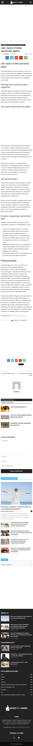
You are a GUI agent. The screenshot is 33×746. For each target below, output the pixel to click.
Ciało (2, 679)
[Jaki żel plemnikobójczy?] (5, 409)
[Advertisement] (16, 21)
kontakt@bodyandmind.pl (23, 727)
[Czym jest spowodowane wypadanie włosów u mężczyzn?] (5, 648)
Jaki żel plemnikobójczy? (18, 407)
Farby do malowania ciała (8, 687)
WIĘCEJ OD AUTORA (7, 402)
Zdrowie (3, 682)
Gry (2, 692)
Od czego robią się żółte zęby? (25, 374)
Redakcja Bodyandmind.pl (7, 511)
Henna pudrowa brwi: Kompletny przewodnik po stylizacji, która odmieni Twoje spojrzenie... (20, 524)
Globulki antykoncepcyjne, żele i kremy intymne (15, 45)
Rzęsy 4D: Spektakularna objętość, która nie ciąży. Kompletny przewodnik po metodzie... (21, 532)
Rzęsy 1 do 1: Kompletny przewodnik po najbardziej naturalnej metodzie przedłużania (21, 549)
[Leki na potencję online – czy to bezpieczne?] (5, 664)
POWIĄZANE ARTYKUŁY (8, 400)
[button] (30, 2)
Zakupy (2, 45)
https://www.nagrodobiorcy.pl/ (18, 315)
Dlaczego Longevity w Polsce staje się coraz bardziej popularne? (16, 508)
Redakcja (6, 54)
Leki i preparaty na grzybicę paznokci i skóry (13, 695)
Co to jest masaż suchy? (8, 373)
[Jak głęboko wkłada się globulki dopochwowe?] (5, 425)
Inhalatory (3, 689)
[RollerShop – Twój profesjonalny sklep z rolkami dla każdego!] (5, 656)
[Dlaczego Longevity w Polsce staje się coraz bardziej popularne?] (16, 493)
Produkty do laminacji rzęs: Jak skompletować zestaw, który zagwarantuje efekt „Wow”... (19, 541)
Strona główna (4, 41)
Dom (2, 674)
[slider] (6, 320)
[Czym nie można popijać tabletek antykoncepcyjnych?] (5, 417)
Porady (3, 677)
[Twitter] (18, 737)
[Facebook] (14, 737)
